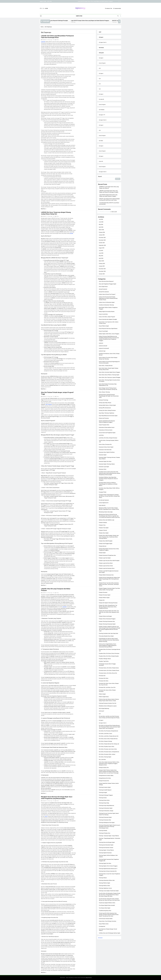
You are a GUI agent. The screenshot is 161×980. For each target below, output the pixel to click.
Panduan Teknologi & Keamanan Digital (107, 624)
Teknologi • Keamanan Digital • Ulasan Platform (109, 835)
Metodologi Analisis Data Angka (106, 511)
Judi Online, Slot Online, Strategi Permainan (108, 437)
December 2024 (102, 268)
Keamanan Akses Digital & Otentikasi (107, 452)
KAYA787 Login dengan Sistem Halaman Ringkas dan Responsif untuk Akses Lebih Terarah (65, 20)
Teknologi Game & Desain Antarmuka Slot (108, 871)
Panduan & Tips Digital (103, 527)
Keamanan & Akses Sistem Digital (106, 447)
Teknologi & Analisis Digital (105, 787)
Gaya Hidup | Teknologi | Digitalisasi (106, 413)
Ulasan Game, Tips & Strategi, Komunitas (107, 921)
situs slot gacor (102, 63)
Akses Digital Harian (103, 286)
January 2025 (102, 266)
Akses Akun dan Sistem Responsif (106, 281)
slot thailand (101, 109)
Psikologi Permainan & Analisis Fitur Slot (107, 703)
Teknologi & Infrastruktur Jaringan (106, 810)
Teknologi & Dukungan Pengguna (106, 795)
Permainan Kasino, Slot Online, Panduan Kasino (109, 667)
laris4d (71, 233)
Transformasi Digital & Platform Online (107, 902)
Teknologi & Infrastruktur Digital (105, 808)
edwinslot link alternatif (104, 348)
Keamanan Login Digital (104, 466)
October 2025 (102, 242)
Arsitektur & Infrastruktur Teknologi (106, 305)
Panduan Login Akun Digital (104, 558)
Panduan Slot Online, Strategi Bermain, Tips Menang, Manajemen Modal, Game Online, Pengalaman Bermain (108, 607)
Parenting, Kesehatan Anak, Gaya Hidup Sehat (108, 633)
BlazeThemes (89, 977)
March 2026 (101, 229)
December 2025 (102, 237)
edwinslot (101, 343)
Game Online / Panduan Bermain (106, 365)
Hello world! (114, 211)
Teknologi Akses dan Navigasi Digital (107, 842)
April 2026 (101, 227)
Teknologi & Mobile (103, 830)
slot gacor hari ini (102, 42)
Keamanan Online (102, 469)
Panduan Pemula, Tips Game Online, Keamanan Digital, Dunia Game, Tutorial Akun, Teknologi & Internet (109, 584)
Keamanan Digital (102, 454)
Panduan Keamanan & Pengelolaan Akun (107, 555)
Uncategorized (102, 926)
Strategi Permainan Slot (104, 780)
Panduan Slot (102, 600)
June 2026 (101, 221)
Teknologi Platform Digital (104, 883)
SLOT (46, 816)
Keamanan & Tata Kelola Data (105, 449)
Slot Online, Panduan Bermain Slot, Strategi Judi (109, 743)
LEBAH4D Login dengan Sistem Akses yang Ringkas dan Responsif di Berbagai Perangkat (94, 1)
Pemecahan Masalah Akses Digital (106, 636)
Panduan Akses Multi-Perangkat (105, 540)
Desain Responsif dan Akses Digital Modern (108, 328)
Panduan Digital (102, 552)
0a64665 (44, 39)
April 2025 (101, 258)
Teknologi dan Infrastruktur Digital (106, 845)
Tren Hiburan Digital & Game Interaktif (107, 905)
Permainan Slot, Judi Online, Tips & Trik (107, 687)
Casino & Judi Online (103, 314)
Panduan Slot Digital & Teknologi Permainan (108, 602)
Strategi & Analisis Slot (104, 767)
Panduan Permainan (103, 592)
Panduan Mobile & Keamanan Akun (106, 575)
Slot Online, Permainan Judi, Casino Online (108, 749)
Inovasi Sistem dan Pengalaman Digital (107, 432)
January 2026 (102, 234)
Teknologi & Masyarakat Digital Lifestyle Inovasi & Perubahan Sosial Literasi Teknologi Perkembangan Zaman (109, 827)
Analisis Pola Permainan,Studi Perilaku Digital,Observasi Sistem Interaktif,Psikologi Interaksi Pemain (108, 298)
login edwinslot (102, 505)
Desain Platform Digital (104, 326)
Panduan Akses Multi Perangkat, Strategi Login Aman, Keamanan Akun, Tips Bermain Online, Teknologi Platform (109, 537)
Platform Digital (102, 694)
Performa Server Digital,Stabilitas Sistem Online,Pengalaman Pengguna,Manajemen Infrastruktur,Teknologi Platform (107, 645)
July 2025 (101, 250)
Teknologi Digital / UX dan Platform (106, 850)
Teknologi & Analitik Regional (105, 790)
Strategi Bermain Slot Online (105, 778)
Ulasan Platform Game (103, 923)
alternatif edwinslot (103, 289)
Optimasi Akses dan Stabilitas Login (106, 520)
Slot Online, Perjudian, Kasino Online (106, 746)
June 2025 (101, 253)
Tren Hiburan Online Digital (104, 908)
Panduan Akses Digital (103, 533)
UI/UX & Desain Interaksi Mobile (105, 918)
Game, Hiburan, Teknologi (104, 392)
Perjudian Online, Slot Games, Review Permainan (109, 653)
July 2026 (101, 219)
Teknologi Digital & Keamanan (105, 852)
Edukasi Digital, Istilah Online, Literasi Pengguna (109, 333)
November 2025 (102, 240)
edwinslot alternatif (103, 345)
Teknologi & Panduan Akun (104, 833)
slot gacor (101, 57)
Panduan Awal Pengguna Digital (105, 543)
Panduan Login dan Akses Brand (105, 563)
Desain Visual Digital (103, 331)
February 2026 (102, 232)
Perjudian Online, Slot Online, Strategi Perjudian (109, 656)
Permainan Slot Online (103, 680)
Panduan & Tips (102, 525)
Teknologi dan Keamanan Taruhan (106, 847)
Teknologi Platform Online (104, 885)
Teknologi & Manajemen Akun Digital (106, 822)
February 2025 (102, 263)
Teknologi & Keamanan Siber (105, 820)
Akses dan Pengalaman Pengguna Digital (107, 283)
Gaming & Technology (103, 400)
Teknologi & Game (103, 797)
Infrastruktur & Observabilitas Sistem (106, 427)
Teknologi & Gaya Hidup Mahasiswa (106, 805)
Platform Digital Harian (104, 696)
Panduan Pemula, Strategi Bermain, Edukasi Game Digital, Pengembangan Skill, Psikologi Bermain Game (109, 579)
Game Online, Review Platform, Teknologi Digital (109, 374)
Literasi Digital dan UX (103, 502)
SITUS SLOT (101, 711)
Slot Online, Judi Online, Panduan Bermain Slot (108, 736)
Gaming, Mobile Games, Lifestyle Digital (107, 405)
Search (100, 176)
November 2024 (102, 271)
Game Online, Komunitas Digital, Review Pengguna (109, 372)
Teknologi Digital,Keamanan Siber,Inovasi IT (108, 868)
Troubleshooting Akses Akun (105, 910)
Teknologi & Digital (103, 792)
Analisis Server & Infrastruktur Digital (106, 302)
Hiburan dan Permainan (104, 418)
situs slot (101, 161)
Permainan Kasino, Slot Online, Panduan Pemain (109, 670)
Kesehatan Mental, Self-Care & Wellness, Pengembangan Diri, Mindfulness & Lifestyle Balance (108, 484)
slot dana (101, 140)
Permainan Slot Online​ (103, 678)
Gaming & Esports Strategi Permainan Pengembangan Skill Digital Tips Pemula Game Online (109, 396)
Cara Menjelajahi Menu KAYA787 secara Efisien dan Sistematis (103, 20)
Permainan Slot (102, 675)
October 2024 (102, 273)
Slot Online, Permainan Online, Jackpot (107, 754)
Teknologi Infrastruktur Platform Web (107, 880)
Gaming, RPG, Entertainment (105, 407)
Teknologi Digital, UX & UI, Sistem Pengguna (108, 866)
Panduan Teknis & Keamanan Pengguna (107, 618)
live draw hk (101, 99)
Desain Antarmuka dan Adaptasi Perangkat (108, 319)
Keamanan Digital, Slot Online (105, 461)
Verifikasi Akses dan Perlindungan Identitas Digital (109, 933)
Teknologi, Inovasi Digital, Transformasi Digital (109, 890)
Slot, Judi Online (102, 759)
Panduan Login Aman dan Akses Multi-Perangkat (109, 560)
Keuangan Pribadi (102, 492)
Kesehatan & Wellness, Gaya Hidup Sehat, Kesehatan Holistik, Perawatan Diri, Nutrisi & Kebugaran (108, 479)
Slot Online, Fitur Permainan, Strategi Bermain (108, 730)
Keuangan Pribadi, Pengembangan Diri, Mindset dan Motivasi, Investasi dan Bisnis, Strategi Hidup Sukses (109, 496)
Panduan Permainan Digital (104, 595)
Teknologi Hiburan (103, 877)
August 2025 (101, 247)
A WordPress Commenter (104, 211)
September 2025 (102, 245)
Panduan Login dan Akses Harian (106, 565)
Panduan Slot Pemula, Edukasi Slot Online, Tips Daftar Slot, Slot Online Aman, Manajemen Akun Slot (109, 612)
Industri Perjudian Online (104, 424)
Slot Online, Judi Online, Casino (105, 733)
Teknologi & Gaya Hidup (104, 803)
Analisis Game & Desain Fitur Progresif (107, 294)
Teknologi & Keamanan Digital (105, 817)
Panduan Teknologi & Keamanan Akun (107, 621)
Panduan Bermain (102, 546)
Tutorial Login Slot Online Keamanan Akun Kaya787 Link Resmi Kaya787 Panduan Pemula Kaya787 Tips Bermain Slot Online (108, 915)
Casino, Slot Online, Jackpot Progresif (107, 316)
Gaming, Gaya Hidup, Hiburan (105, 402)
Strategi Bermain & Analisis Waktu (106, 775)
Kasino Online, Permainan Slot (105, 444)
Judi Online (101, 435)
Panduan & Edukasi (103, 522)
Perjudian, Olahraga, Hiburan (105, 658)
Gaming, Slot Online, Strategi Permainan (107, 410)
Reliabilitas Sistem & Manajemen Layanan (108, 705)
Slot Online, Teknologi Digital (105, 756)
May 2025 (101, 255)
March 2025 (101, 260)
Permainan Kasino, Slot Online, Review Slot (108, 673)
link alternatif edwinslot (104, 500)
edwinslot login (102, 351)
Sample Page (79, 16)
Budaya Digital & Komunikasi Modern (106, 311)
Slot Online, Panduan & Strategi (105, 741)
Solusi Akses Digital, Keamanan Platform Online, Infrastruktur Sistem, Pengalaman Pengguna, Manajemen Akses (109, 763)
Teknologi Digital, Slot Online (105, 863)
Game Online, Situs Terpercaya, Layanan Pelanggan (109, 377)
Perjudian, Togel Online (104, 661)
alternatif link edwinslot (104, 291)
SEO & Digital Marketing (104, 708)
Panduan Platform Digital (104, 597)
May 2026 (101, 224)
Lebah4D (43, 41)
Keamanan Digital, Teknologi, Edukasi (107, 464)
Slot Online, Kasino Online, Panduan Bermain (108, 738)
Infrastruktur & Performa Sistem (105, 430)
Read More (43, 208)
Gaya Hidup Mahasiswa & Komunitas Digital (108, 415)
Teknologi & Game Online (104, 800)
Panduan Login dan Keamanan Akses (106, 568)
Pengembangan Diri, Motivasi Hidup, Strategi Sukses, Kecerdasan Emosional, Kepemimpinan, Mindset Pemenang (109, 640)
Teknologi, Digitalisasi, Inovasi (105, 888)
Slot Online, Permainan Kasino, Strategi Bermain (109, 751)
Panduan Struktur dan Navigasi (105, 616)
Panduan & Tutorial (103, 530)
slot (100, 68)
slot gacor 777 (102, 114)
